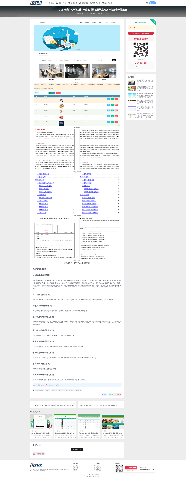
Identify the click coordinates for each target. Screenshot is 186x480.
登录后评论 (78, 449)
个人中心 (75, 466)
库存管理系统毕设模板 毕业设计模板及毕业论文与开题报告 (145, 108)
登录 (153, 3)
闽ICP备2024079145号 (93, 477)
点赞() (119, 394)
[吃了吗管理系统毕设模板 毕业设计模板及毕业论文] (113, 421)
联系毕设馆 (96, 3)
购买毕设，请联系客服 (142, 33)
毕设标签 (74, 3)
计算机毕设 (62, 3)
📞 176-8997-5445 (141, 63)
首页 (52, 3)
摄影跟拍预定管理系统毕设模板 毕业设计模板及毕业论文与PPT (145, 88)
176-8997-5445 (132, 467)
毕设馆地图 (97, 470)
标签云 (75, 470)
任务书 (48, 390)
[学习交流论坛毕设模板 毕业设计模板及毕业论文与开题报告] (132, 102)
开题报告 (54, 390)
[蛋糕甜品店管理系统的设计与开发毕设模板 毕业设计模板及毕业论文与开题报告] (132, 115)
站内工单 (75, 468)
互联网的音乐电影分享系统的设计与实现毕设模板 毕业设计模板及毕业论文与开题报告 (145, 96)
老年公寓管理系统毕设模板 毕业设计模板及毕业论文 (64, 434)
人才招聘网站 (39, 390)
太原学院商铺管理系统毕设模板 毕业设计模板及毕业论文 (88, 434)
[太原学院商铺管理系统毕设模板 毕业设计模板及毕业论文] (89, 421)
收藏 (111, 394)
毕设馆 (92, 475)
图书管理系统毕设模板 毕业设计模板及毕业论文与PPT (40, 434)
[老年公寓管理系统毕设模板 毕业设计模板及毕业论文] (65, 421)
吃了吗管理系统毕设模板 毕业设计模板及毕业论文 (112, 434)
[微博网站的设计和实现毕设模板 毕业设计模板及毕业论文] (132, 81)
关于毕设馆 (108, 3)
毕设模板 (78, 390)
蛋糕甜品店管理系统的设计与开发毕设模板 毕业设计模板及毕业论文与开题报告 (145, 115)
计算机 (90, 13)
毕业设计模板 (70, 390)
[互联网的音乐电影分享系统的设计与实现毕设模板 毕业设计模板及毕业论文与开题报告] (132, 95)
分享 (105, 394)
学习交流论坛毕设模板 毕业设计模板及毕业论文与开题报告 (145, 101)
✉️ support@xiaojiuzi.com (141, 66)
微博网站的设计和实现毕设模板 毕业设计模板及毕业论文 (145, 81)
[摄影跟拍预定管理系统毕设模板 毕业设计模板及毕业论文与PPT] (132, 88)
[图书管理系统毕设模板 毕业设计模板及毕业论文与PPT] (41, 421)
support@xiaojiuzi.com (147, 469)
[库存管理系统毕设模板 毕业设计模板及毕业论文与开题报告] (132, 108)
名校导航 (85, 3)
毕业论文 (61, 390)
